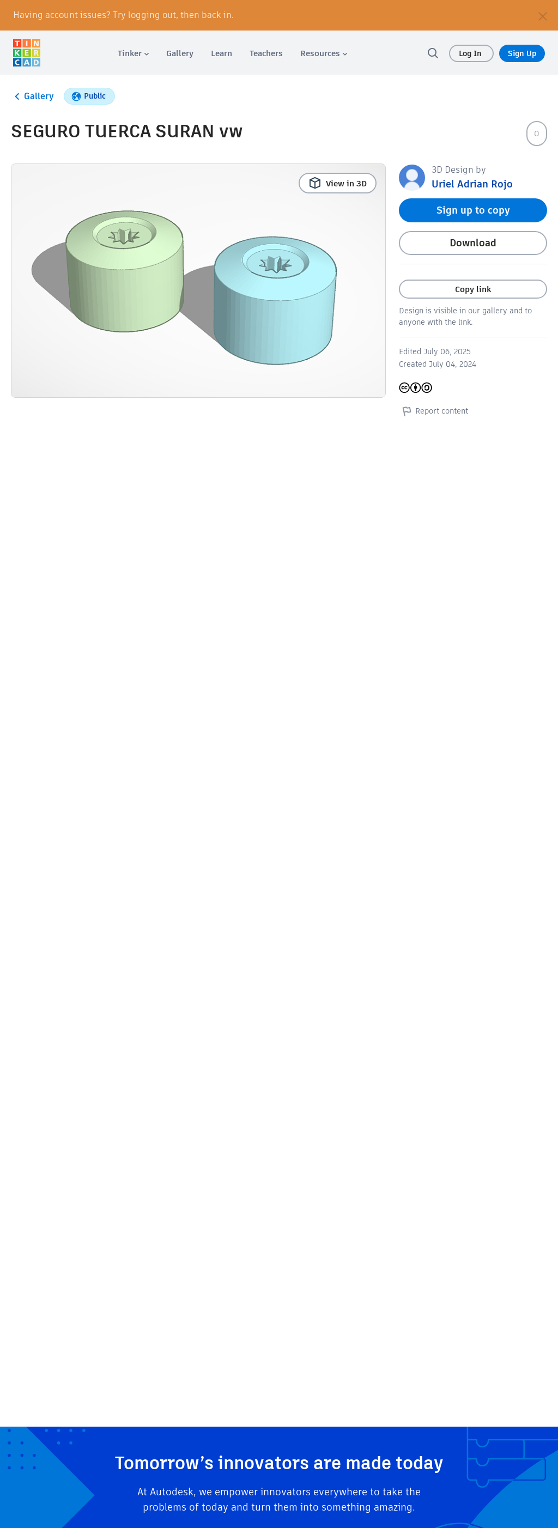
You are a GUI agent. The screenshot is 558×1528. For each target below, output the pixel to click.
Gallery (39, 96)
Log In (471, 53)
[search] (432, 53)
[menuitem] (133, 53)
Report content (441, 410)
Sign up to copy (473, 210)
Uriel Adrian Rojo (472, 184)
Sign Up (522, 53)
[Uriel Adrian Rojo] (412, 177)
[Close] (542, 15)
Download (473, 243)
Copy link (473, 289)
